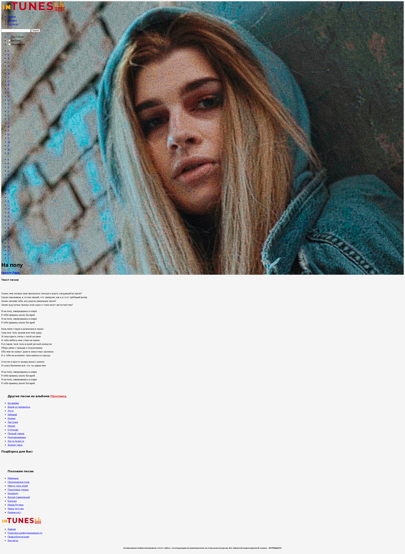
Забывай (12, 414)
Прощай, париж (16, 433)
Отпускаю (13, 429)
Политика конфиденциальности (25, 532)
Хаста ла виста (16, 441)
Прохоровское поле (18, 482)
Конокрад (13, 493)
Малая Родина (15, 504)
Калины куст (14, 512)
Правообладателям (18, 536)
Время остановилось (19, 406)
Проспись (58, 396)
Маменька (13, 478)
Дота (10, 410)
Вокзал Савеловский (19, 497)
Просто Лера (10, 272)
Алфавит (12, 20)
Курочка (12, 500)
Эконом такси (15, 444)
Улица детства (16, 508)
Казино (12, 418)
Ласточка (13, 422)
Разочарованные (17, 437)
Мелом (11, 425)
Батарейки (13, 403)
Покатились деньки (18, 489)
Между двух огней (18, 485)
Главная (12, 16)
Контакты (13, 24)
